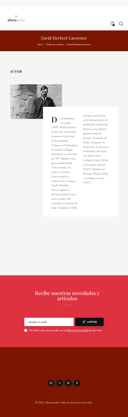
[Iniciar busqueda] (121, 23)
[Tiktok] (68, 383)
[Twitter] (59, 383)
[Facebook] (77, 383)
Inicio (40, 44)
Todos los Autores (55, 44)
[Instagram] (51, 383)
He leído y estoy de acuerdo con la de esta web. (65, 330)
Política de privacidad (77, 330)
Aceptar (92, 321)
